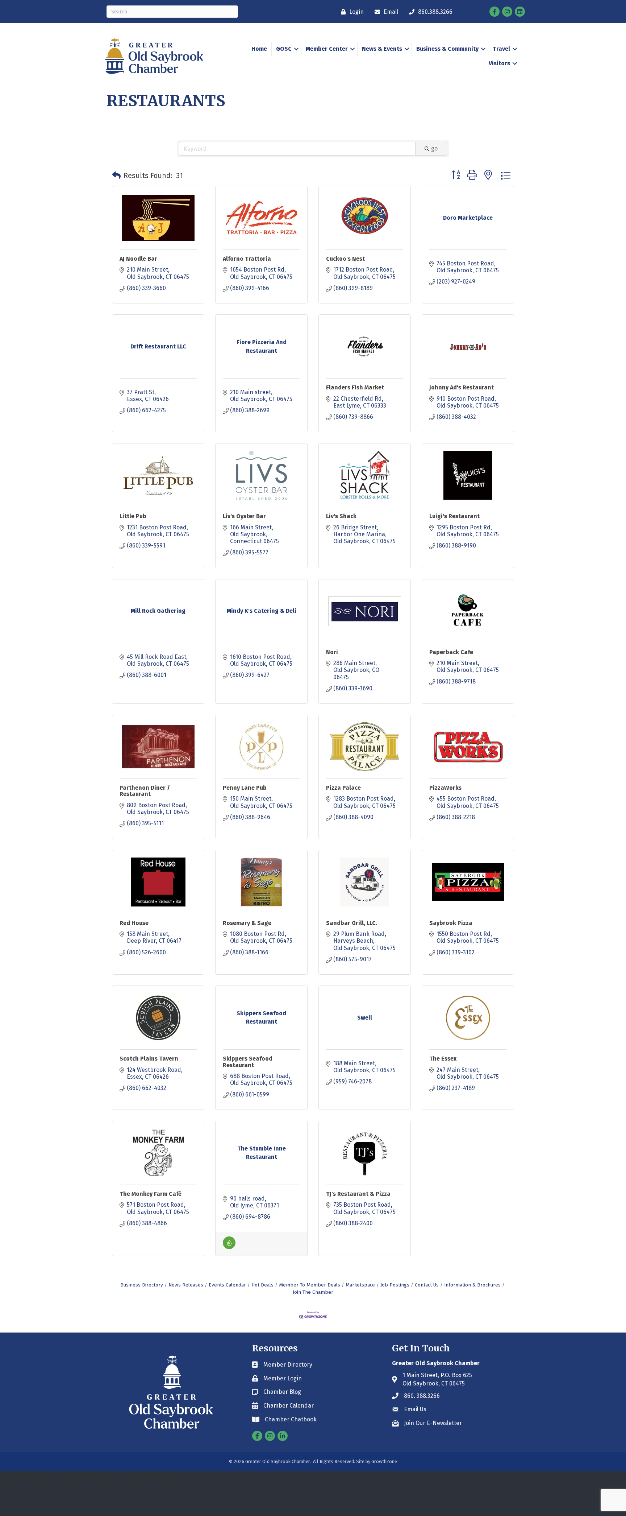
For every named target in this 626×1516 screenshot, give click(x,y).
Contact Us (427, 1285)
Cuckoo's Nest (345, 258)
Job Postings (394, 1285)
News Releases (185, 1285)
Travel (501, 48)
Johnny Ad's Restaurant (461, 387)
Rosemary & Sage (247, 923)
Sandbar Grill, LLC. (351, 923)
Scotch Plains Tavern (149, 1058)
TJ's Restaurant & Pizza (358, 1193)
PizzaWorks (445, 787)
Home (259, 48)
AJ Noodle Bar (138, 258)
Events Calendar (227, 1285)
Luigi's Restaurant (454, 516)
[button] (116, 175)
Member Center (327, 48)
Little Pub (133, 516)
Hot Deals (262, 1285)
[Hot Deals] (229, 1247)
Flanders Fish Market (355, 387)
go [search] (434, 148)
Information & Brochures (472, 1285)
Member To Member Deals (309, 1285)
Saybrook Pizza (450, 923)
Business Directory (141, 1285)
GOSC (284, 48)
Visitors (499, 63)
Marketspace (360, 1285)
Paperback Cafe (451, 652)
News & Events (382, 48)
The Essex (442, 1058)
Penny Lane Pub (245, 787)
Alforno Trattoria (247, 258)
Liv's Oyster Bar (244, 516)
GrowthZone (384, 1461)
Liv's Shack (341, 516)
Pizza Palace (343, 787)
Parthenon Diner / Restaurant (145, 791)
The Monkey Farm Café (150, 1193)
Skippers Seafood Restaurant (247, 1062)
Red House (134, 923)
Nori (332, 652)
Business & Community (447, 48)
